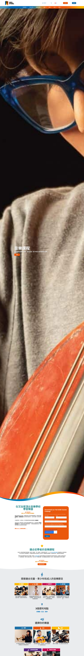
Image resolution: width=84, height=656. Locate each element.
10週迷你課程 (37, 555)
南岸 (46, 611)
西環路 (38, 611)
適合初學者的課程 (54, 552)
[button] (51, 3)
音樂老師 (36, 520)
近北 (42, 611)
